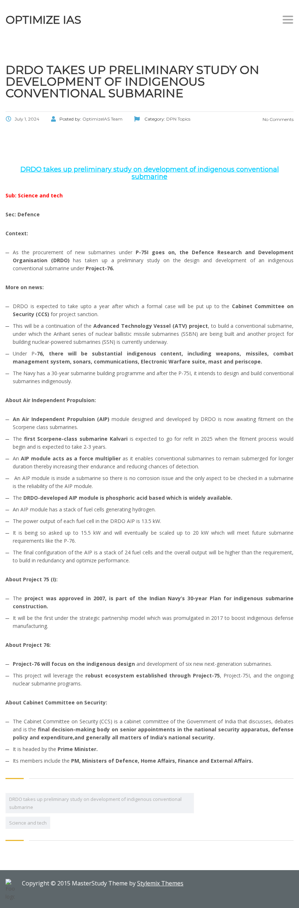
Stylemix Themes (160, 883)
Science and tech (28, 822)
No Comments (277, 119)
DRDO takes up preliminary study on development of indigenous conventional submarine (95, 803)
